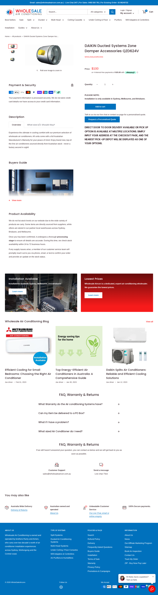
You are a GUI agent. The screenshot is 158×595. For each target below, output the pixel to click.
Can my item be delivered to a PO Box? (61, 413)
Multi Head (56, 20)
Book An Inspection (133, 551)
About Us (35, 28)
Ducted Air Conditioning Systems (61, 540)
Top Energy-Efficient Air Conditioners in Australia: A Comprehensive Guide (74, 374)
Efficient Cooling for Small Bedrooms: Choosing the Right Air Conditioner (28, 374)
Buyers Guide (94, 551)
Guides (21, 28)
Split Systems (57, 535)
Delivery (91, 543)
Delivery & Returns (19, 510)
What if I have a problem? (53, 422)
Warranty (91, 563)
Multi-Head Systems (59, 546)
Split (29, 20)
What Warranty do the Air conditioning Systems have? (70, 404)
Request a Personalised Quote (102, 119)
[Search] (112, 12)
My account (126, 13)
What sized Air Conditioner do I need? (60, 431)
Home (7, 36)
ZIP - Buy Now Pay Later (135, 563)
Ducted (41, 20)
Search (91, 535)
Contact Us (129, 555)
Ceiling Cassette (75, 20)
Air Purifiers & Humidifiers (62, 558)
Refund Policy (94, 539)
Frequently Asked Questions (100, 547)
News (127, 539)
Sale (21, 20)
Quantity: (89, 84)
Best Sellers (10, 20)
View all (150, 322)
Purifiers (118, 20)
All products (16, 36)
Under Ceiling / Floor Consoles (64, 550)
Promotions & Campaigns (99, 571)
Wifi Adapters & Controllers (137, 20)
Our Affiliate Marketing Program (138, 543)
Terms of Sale (94, 559)
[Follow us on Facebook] (61, 587)
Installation (9, 28)
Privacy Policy (94, 567)
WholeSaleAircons (94, 57)
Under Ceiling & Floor (98, 20)
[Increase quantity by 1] (112, 84)
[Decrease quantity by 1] (97, 84)
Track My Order (131, 559)
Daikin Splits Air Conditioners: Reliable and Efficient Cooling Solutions (126, 374)
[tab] (16, 125)
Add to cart (100, 107)
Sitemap (128, 547)
